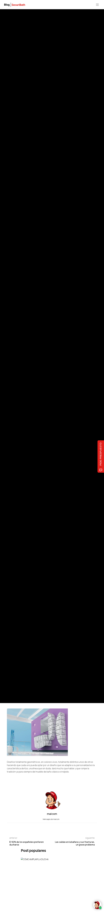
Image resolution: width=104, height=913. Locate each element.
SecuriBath (11, 340)
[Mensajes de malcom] (9, 364)
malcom (19, 364)
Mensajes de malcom (51, 819)
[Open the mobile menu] (97, 5)
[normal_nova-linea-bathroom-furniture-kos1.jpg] (37, 732)
